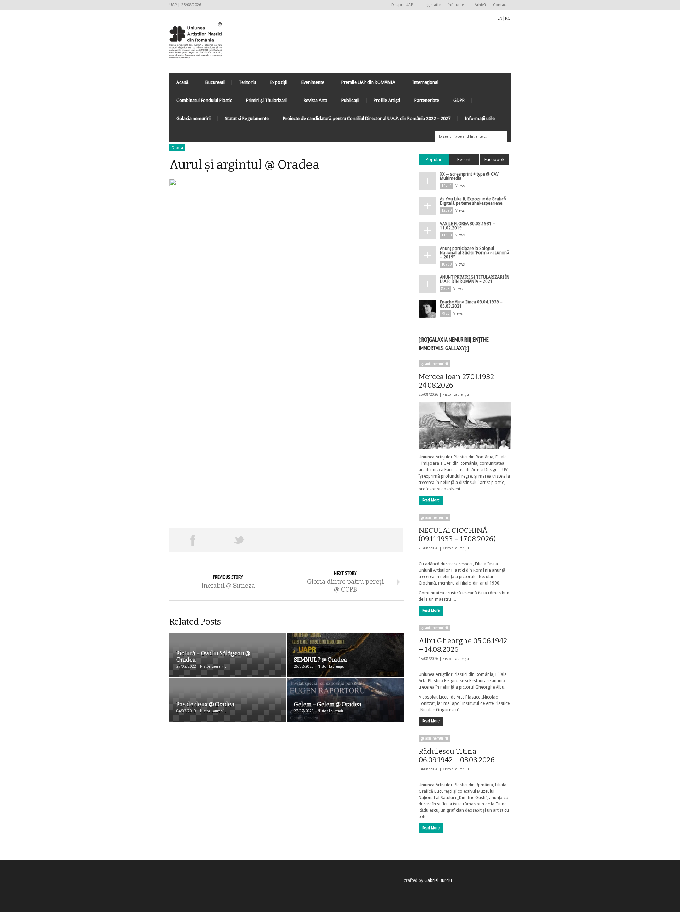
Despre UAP (400, 5)
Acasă (178, 84)
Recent (464, 159)
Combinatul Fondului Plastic (204, 100)
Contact (500, 4)
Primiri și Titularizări (263, 102)
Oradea (177, 148)
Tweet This (239, 540)
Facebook (494, 159)
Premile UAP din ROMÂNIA (364, 84)
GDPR (459, 100)
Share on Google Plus (286, 540)
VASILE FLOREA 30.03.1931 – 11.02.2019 (467, 225)
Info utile (454, 5)
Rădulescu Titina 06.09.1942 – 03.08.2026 (457, 755)
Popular (434, 159)
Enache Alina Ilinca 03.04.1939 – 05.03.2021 (471, 304)
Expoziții (278, 82)
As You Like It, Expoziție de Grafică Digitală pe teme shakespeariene (473, 201)
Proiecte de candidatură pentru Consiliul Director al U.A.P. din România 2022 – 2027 (366, 118)
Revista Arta (315, 100)
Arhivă (480, 4)
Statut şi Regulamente (247, 118)
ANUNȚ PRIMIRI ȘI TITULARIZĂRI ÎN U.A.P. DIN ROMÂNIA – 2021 (474, 279)
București (215, 82)
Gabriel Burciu (438, 880)
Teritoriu (247, 82)
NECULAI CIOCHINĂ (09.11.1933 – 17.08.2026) (457, 534)
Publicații (350, 100)
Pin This (333, 540)
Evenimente (309, 84)
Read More (431, 500)
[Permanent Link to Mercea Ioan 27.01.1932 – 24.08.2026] (465, 425)
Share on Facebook (192, 540)
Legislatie (432, 4)
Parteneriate (426, 100)
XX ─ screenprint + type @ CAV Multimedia (469, 176)
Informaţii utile (480, 118)
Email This (380, 540)
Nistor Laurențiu (455, 395)
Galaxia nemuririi (193, 118)
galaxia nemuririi (434, 364)
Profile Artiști (387, 100)
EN (500, 18)
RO (508, 18)
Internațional (421, 84)
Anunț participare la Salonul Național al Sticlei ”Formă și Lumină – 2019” (474, 253)
